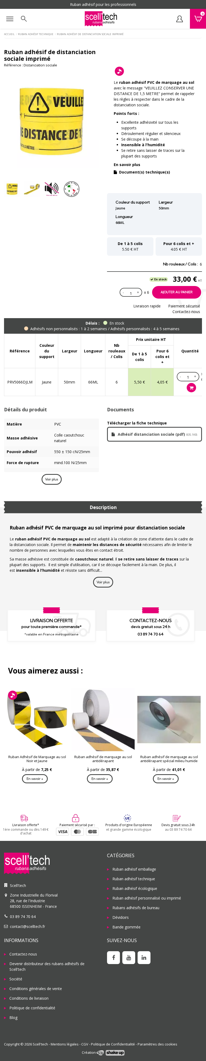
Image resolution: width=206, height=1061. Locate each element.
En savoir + (35, 779)
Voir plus (51, 479)
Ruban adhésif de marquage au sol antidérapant (103, 758)
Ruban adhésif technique (133, 878)
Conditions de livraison (29, 998)
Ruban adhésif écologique (134, 888)
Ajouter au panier (177, 292)
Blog (13, 1017)
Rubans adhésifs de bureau (135, 907)
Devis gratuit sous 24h (178, 825)
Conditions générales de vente (35, 988)
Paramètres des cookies (157, 1044)
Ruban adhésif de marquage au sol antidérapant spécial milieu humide (169, 758)
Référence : (13, 65)
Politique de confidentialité (32, 1007)
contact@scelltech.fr (27, 926)
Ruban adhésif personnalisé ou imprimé (146, 898)
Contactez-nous (186, 311)
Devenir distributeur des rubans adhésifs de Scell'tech (46, 966)
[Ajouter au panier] (191, 387)
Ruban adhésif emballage (134, 869)
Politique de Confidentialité (113, 1044)
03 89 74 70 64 (151, 634)
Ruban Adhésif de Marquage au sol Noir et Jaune (37, 758)
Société (15, 978)
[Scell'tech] (51, 863)
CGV (84, 1044)
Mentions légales (65, 1044)
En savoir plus (127, 164)
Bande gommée (126, 927)
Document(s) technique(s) (144, 172)
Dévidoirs (120, 917)
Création (89, 1052)
